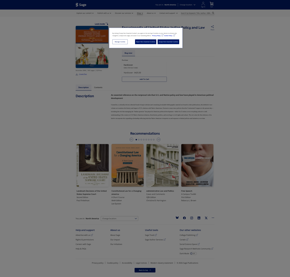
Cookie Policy (168, 35)
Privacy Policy (156, 35)
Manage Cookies (120, 42)
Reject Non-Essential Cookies (145, 42)
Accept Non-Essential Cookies (168, 42)
